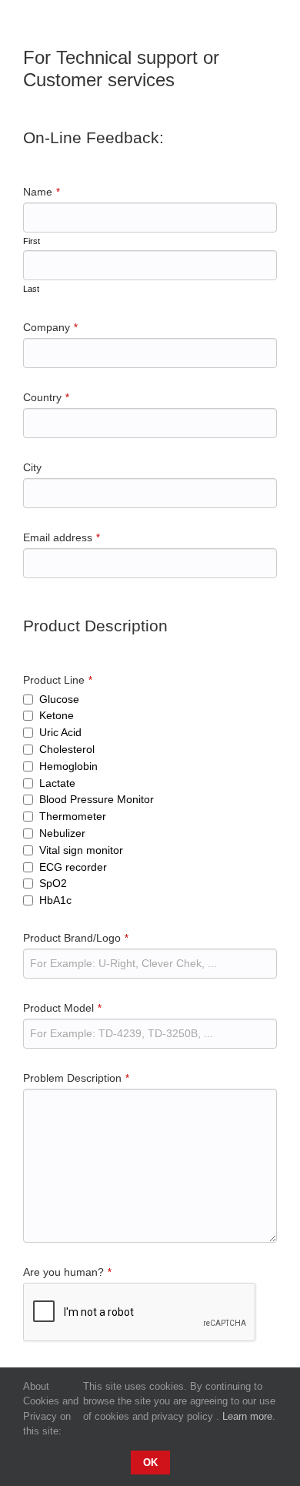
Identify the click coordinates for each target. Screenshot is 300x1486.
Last (31, 288)
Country (46, 397)
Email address (61, 537)
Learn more (247, 1416)
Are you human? (67, 1272)
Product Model (62, 1008)
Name (41, 192)
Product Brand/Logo (75, 938)
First (31, 241)
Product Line (57, 680)
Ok (150, 1462)
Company (50, 327)
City (32, 467)
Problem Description (76, 1078)
